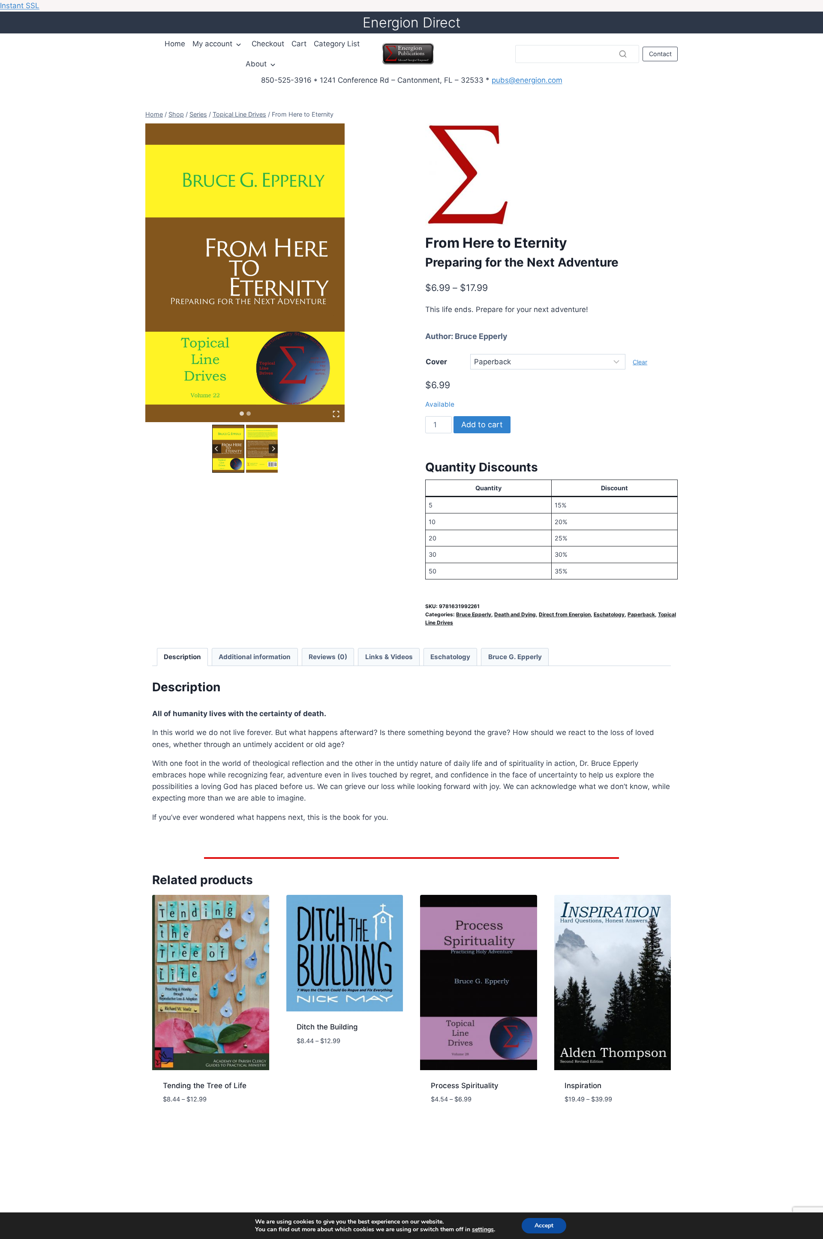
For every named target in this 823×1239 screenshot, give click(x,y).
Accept (544, 1225)
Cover (436, 361)
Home (175, 43)
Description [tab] (182, 657)
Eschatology (609, 614)
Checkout (268, 43)
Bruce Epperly (481, 336)
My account (212, 43)
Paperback (641, 614)
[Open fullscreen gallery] (336, 414)
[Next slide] (273, 448)
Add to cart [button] (318, 1066)
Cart (298, 43)
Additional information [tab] (255, 657)
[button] (228, 449)
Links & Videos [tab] (389, 657)
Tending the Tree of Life (204, 1085)
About (256, 64)
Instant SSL (19, 5)
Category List (337, 43)
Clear (640, 362)
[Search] (623, 54)
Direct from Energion (565, 614)
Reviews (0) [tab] (328, 657)
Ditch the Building (327, 1027)
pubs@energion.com (527, 80)
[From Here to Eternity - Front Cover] (245, 272)
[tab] (242, 413)
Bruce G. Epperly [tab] (515, 657)
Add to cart (482, 424)
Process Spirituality (465, 1085)
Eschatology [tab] (450, 657)
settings (483, 1229)
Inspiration (583, 1085)
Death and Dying (515, 614)
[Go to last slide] (216, 448)
